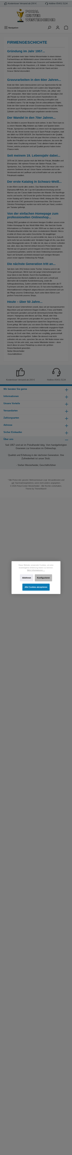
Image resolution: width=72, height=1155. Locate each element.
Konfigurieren (43, 578)
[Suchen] (49, 27)
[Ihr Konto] (57, 27)
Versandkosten (54, 480)
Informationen (11, 396)
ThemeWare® (40, 489)
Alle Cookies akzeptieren (36, 587)
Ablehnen (26, 578)
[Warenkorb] (66, 27)
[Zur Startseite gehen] (36, 15)
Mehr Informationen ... (36, 570)
